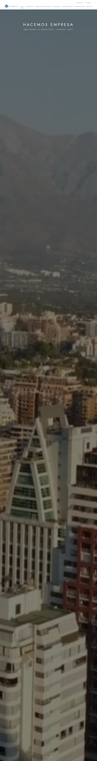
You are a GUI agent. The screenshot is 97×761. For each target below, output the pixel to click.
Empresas (56, 6)
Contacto (79, 2)
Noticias (89, 6)
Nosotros (29, 6)
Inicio (22, 6)
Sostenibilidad (80, 6)
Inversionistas (67, 6)
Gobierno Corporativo (43, 6)
